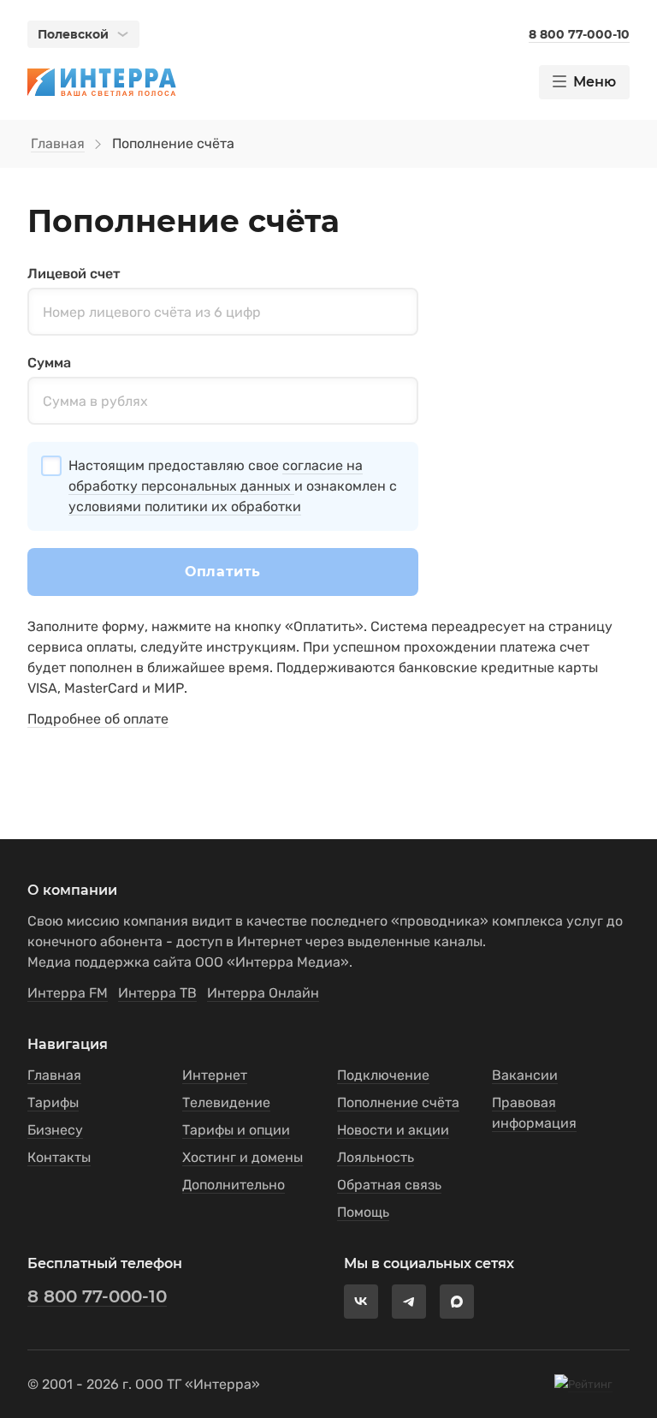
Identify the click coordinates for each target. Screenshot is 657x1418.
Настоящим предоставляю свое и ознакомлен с (232, 486)
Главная (58, 143)
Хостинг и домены (242, 1157)
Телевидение (226, 1102)
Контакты (59, 1157)
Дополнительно (233, 1185)
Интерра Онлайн (263, 993)
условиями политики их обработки (184, 506)
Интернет (214, 1075)
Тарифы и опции (236, 1130)
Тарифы (53, 1102)
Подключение (383, 1075)
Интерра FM (67, 993)
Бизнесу (55, 1130)
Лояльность (375, 1157)
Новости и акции (393, 1130)
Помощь (363, 1212)
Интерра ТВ (157, 993)
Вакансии (525, 1075)
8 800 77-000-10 (97, 1296)
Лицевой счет (73, 273)
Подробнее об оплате (98, 719)
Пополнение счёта (398, 1102)
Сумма (49, 362)
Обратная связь (389, 1185)
